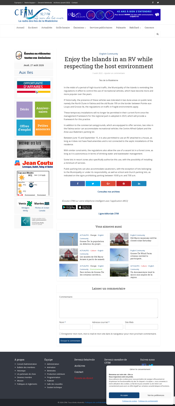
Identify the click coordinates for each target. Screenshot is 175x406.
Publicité (50, 380)
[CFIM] (40, 14)
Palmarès (121, 27)
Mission (20, 380)
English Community (108, 53)
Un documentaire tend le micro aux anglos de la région (142, 274)
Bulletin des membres (26, 367)
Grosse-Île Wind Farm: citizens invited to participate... (141, 256)
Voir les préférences (156, 395)
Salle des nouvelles (55, 384)
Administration (53, 364)
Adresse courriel (101, 322)
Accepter (124, 395)
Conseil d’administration (27, 364)
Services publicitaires (101, 27)
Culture (93, 250)
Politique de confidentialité (148, 401)
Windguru (25, 208)
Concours (149, 27)
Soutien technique (54, 387)
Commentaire (65, 296)
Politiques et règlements (27, 384)
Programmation (53, 377)
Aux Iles (25, 72)
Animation (51, 367)
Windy (25, 210)
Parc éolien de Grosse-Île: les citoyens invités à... (92, 273)
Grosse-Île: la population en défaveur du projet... (92, 242)
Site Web (129, 322)
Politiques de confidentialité (96, 402)
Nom (62, 322)
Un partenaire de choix (26, 374)
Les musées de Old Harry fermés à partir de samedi (92, 258)
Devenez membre (24, 377)
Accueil (20, 27)
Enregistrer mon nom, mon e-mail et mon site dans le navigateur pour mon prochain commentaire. (108, 333)
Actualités (46, 27)
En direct (33, 27)
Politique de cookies (129, 401)
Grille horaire (63, 27)
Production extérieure (56, 374)
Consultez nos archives (109, 191)
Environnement (96, 269)
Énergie (93, 235)
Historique (21, 370)
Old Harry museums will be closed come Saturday (143, 239)
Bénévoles (51, 370)
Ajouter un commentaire (114, 73)
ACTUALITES (84, 235)
